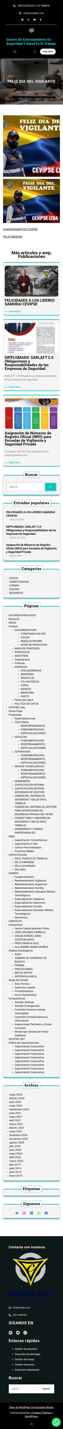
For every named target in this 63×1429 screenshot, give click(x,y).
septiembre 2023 (19, 1109)
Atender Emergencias (27, 1005)
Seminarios (21, 917)
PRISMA (19, 965)
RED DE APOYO (23, 972)
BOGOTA (26, 688)
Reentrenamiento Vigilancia (30, 880)
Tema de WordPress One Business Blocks (31, 1407)
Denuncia (14, 618)
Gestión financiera (24, 1364)
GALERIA (14, 589)
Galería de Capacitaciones (24, 1042)
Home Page (15, 711)
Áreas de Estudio (18, 980)
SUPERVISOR (22, 751)
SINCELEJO (27, 677)
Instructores (16, 924)
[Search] (50, 487)
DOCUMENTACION (25, 630)
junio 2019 (15, 1168)
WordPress (31, 1416)
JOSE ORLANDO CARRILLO (30, 932)
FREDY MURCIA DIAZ (27, 943)
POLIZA (25, 637)
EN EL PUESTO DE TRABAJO (31, 858)
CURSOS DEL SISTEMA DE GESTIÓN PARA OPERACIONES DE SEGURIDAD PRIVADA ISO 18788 (35, 810)
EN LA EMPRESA (24, 862)
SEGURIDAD (16, 592)
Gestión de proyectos (26, 1348)
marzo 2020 (16, 1160)
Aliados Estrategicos (21, 950)
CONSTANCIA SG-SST (33, 633)
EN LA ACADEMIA (25, 865)
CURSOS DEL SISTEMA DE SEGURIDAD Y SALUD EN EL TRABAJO (31, 799)
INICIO (12, 622)
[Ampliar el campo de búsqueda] (35, 51)
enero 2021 (15, 1131)
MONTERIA (27, 674)
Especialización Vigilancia (29, 899)
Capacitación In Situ (26, 843)
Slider (12, 836)
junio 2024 (15, 1101)
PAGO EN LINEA (24, 700)
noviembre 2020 (18, 1138)
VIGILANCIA (22, 722)
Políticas (20, 663)
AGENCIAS (21, 666)
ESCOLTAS (21, 736)
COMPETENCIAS (19, 581)
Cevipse (13, 626)
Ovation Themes (41, 1412)
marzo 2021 (16, 1124)
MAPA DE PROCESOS (27, 648)
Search (46, 1388)
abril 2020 (15, 1157)
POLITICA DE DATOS (27, 703)
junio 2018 (15, 1172)
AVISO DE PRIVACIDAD (34, 644)
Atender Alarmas (24, 1002)
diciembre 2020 (18, 1135)
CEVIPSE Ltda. (17, 707)
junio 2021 (15, 1113)
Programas (15, 714)
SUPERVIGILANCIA (26, 976)
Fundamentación (24, 876)
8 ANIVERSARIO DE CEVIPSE (20, 229)
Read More (15, 311)
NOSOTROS (21, 655)
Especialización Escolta (28, 906)
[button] (56, 1422)
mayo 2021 (15, 1116)
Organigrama (22, 659)
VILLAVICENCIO (30, 681)
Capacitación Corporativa (29, 1046)
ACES (18, 954)
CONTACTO (15, 921)
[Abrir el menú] (15, 52)
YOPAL (25, 685)
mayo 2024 (15, 1105)
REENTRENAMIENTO (33, 725)
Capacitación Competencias (31, 840)
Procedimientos (24, 991)
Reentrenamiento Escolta (29, 887)
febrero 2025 (16, 1098)
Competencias (17, 998)
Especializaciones (25, 718)
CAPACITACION (18, 854)
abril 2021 (15, 1120)
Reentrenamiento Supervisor (31, 884)
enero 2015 (15, 1175)
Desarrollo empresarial (27, 1369)
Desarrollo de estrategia (27, 1354)
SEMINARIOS (22, 781)
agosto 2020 (16, 1142)
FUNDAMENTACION (32, 729)
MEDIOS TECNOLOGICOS (29, 766)
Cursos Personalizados (28, 847)
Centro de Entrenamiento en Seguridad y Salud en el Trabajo (31, 41)
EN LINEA (20, 869)
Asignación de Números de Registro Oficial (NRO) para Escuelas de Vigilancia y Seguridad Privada (31, 548)
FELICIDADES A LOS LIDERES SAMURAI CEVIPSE (30, 514)
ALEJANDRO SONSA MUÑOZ (31, 946)
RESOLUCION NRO (31, 641)
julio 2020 (15, 1146)
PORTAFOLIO (22, 652)
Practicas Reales (24, 851)
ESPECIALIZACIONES (33, 733)
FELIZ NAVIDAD (12, 236)
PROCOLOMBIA (24, 969)
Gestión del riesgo (24, 1359)
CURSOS (14, 585)
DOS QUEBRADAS (31, 670)
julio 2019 (15, 1164)
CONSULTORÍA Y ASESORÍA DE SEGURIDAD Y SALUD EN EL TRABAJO (32, 821)
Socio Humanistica (25, 994)
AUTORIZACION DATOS (22, 615)
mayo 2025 (15, 1094)
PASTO (25, 696)
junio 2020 (15, 1149)
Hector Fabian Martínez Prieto (32, 928)
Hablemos (48, 51)
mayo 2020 (15, 1153)
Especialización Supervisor (30, 902)
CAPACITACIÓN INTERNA (29, 784)
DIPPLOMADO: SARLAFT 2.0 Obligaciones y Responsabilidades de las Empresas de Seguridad (31, 530)
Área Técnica (22, 983)
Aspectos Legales (25, 987)
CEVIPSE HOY (17, 1039)
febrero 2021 (16, 1127)
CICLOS (13, 578)
